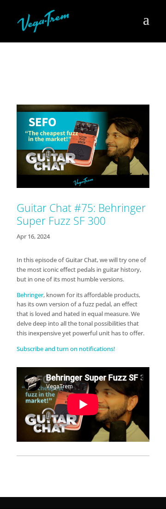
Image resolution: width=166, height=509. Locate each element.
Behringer (30, 295)
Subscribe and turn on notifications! (67, 349)
